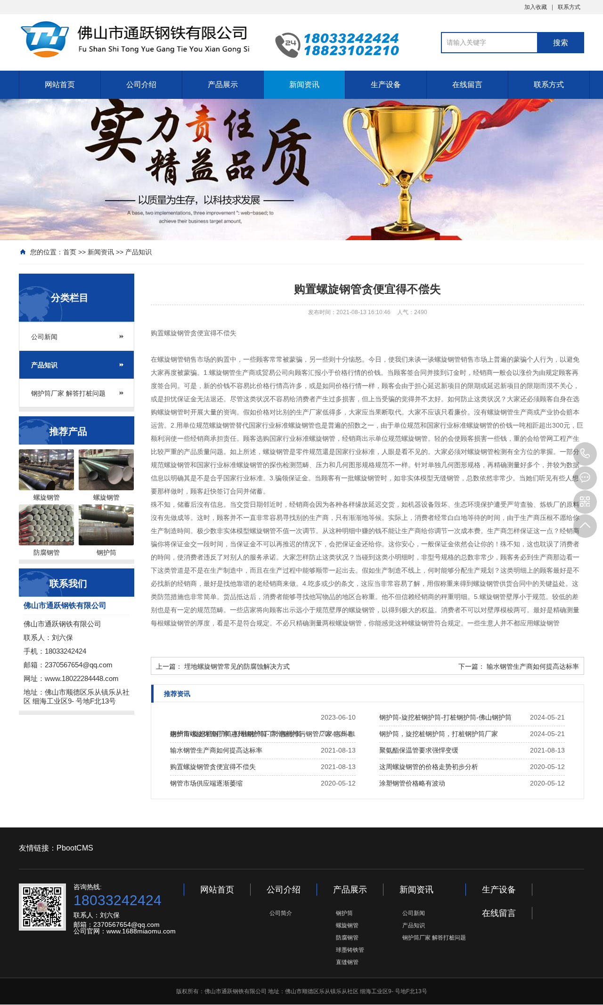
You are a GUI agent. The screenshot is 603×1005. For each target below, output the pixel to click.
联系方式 (569, 7)
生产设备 (386, 85)
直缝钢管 (347, 962)
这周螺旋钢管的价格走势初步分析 (428, 766)
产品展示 (223, 85)
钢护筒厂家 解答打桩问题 (68, 393)
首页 (69, 252)
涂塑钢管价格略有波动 (412, 783)
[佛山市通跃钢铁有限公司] (136, 39)
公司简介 (280, 913)
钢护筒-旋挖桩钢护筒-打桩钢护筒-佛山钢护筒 (445, 717)
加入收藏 (535, 7)
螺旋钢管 (347, 925)
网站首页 (60, 85)
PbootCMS (75, 848)
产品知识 (138, 252)
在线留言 (467, 85)
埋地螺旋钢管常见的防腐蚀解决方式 (237, 666)
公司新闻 (44, 336)
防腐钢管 (347, 937)
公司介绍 (141, 85)
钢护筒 (344, 913)
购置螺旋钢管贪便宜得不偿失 (213, 766)
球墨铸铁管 (350, 950)
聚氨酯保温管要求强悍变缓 (418, 750)
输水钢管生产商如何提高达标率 (533, 666)
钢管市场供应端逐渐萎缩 (206, 783)
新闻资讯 (304, 85)
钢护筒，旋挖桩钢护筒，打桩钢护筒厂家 (438, 734)
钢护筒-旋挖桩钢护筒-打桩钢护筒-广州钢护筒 (236, 734)
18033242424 (585, 454)
